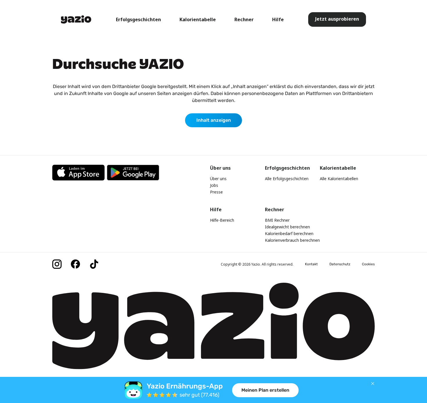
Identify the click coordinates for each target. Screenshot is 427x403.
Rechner (244, 19)
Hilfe (278, 19)
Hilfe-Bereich (222, 220)
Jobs (214, 185)
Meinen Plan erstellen (265, 390)
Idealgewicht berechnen (287, 227)
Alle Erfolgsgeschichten (286, 178)
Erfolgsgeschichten (138, 19)
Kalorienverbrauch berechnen (292, 240)
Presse (216, 192)
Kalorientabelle (198, 19)
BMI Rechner (277, 220)
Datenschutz (339, 264)
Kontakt (311, 264)
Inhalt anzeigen (213, 120)
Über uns (218, 178)
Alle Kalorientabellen (339, 178)
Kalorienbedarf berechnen (289, 233)
